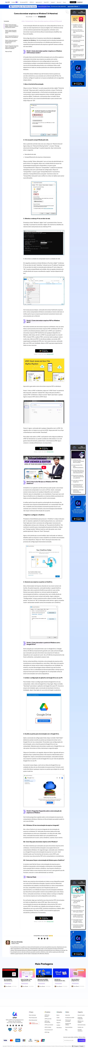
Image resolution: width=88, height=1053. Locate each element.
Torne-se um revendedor (68, 1020)
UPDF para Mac (48, 1018)
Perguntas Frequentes (80, 1018)
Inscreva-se (81, 1040)
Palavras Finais (8, 51)
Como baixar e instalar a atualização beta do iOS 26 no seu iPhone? (78, 926)
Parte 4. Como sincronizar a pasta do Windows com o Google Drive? (11, 41)
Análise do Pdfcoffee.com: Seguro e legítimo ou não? (78, 45)
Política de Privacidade (28, 1046)
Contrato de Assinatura (46, 1046)
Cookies (53, 1046)
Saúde (58, 1017)
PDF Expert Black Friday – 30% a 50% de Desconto (78, 901)
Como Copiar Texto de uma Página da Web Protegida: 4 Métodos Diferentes (78, 921)
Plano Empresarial (33, 1017)
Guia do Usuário (81, 1015)
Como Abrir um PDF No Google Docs (78, 481)
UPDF (8, 2)
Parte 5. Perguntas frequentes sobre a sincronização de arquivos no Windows (11, 47)
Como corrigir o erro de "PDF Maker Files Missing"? (78, 896)
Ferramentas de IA (49, 1029)
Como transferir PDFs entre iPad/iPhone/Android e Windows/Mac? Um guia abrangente (78, 466)
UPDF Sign (47, 1032)
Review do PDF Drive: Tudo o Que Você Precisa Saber (78, 31)
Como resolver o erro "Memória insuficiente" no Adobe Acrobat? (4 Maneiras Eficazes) (78, 36)
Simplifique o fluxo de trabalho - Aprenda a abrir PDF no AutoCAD (78, 26)
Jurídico (58, 1025)
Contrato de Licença (37, 1046)
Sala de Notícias (68, 1027)
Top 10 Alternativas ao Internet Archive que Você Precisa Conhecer (78, 486)
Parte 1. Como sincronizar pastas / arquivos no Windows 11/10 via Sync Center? (11, 26)
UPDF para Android (49, 1024)
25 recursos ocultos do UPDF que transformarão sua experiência (78, 477)
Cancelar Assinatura (80, 1030)
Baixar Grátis (73, 2)
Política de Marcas (68, 1046)
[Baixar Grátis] (73, 2)
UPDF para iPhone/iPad (47, 1022)
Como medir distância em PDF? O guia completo (78, 911)
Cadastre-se (79, 2)
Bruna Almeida (29, 16)
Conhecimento (29, 21)
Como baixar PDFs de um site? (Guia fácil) (78, 41)
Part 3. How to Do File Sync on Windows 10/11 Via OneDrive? (11, 36)
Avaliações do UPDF (69, 1017)
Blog (66, 1029)
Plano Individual (32, 1015)
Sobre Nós (67, 1015)
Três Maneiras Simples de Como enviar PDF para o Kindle (78, 56)
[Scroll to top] (85, 1049)
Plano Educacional (33, 1020)
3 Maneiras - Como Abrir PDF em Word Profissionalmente (78, 491)
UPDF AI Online (48, 1027)
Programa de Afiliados (68, 1024)
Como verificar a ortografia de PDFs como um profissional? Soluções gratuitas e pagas (78, 907)
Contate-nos (80, 1027)
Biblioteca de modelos (80, 1022)
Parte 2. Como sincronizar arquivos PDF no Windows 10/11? (10, 32)
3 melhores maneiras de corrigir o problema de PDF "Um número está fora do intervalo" (78, 916)
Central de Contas (81, 1024)
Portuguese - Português (78, 1046)
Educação (59, 1020)
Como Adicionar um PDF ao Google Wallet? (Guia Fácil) (78, 50)
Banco (58, 1015)
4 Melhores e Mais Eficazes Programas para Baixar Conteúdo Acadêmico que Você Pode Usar (78, 461)
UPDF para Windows (47, 1015)
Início (23, 21)
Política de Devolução (59, 1046)
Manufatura (59, 1027)
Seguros (58, 1022)
